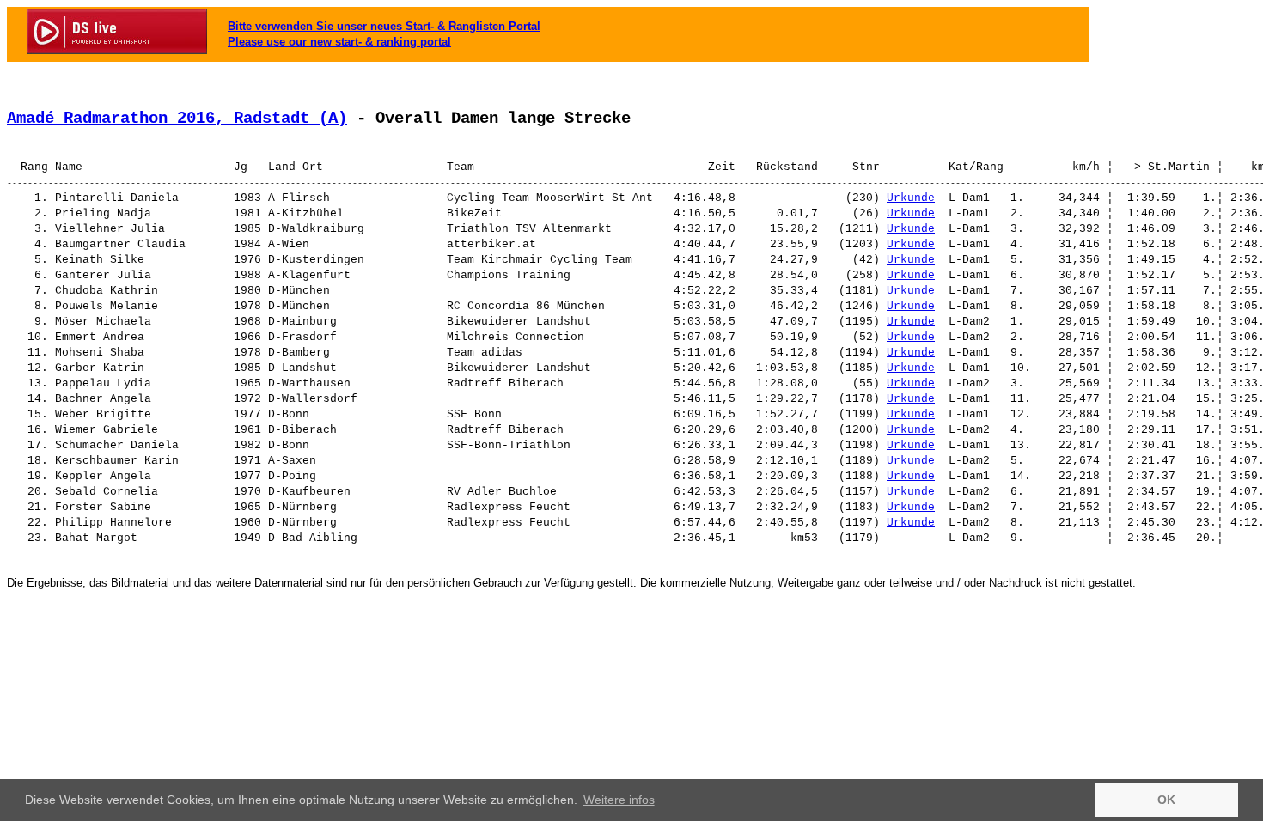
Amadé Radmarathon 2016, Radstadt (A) (177, 118)
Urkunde (911, 198)
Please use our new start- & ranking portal (339, 41)
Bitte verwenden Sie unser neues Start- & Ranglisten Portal (384, 26)
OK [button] (1166, 799)
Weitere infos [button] (619, 799)
